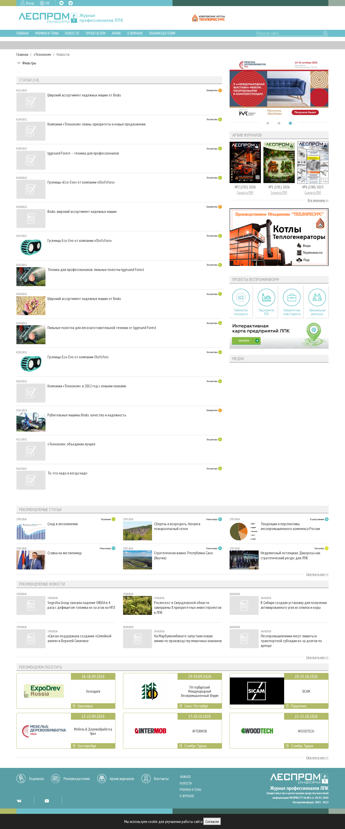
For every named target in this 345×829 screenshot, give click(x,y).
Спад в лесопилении (62, 523)
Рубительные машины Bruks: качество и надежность (86, 415)
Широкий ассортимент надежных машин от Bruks (84, 95)
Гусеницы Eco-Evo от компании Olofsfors (78, 357)
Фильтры (29, 62)
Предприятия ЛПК (266, 312)
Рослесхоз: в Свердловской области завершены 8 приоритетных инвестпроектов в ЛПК (187, 607)
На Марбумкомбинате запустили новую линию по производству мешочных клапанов (188, 638)
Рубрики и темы (47, 33)
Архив (116, 33)
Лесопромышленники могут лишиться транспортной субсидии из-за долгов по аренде (291, 641)
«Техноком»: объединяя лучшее (71, 444)
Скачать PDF (245, 192)
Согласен (212, 821)
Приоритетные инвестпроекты (292, 312)
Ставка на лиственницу (64, 552)
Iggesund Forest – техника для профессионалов (83, 153)
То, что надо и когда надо (67, 473)
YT (46, 800)
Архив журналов (122, 778)
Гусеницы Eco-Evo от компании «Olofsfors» (79, 240)
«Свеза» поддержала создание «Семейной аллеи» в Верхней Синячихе (79, 638)
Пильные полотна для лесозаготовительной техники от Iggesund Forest (101, 327)
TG (70, 3)
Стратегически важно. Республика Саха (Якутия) (183, 555)
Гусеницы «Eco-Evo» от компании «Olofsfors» (81, 182)
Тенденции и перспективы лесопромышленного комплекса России (290, 526)
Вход (30, 3)
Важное (185, 777)
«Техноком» (42, 54)
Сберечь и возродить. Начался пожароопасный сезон (177, 526)
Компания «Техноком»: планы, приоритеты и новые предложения (96, 124)
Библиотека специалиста (241, 312)
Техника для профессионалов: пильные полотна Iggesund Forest (95, 269)
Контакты (161, 778)
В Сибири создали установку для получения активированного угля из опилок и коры (294, 605)
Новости (72, 33)
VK (61, 3)
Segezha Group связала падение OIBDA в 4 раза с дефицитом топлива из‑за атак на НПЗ (81, 605)
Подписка (36, 778)
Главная (22, 33)
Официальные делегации (317, 312)
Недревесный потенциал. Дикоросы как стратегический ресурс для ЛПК (290, 555)
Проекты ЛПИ (96, 33)
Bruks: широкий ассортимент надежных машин (82, 211)
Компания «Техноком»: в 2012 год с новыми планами (86, 386)
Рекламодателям (162, 33)
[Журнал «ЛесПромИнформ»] (74, 18)
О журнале (135, 33)
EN (47, 3)
